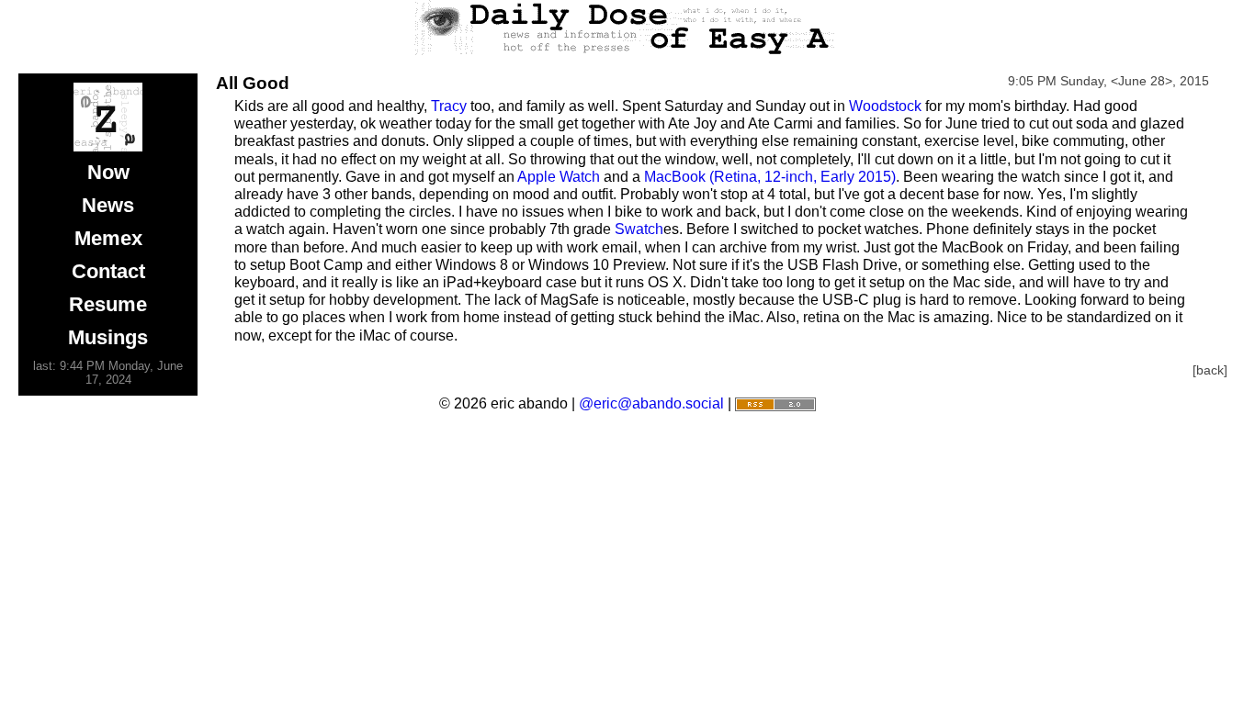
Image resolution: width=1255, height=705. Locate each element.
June (1132, 80)
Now (108, 172)
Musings (108, 337)
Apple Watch (558, 177)
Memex (108, 238)
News (108, 205)
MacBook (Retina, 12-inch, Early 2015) (770, 177)
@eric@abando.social (651, 403)
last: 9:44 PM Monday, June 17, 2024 (108, 372)
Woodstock (885, 106)
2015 (1194, 80)
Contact (108, 271)
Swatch (639, 229)
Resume (108, 304)
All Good (252, 83)
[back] (1210, 370)
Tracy (449, 106)
